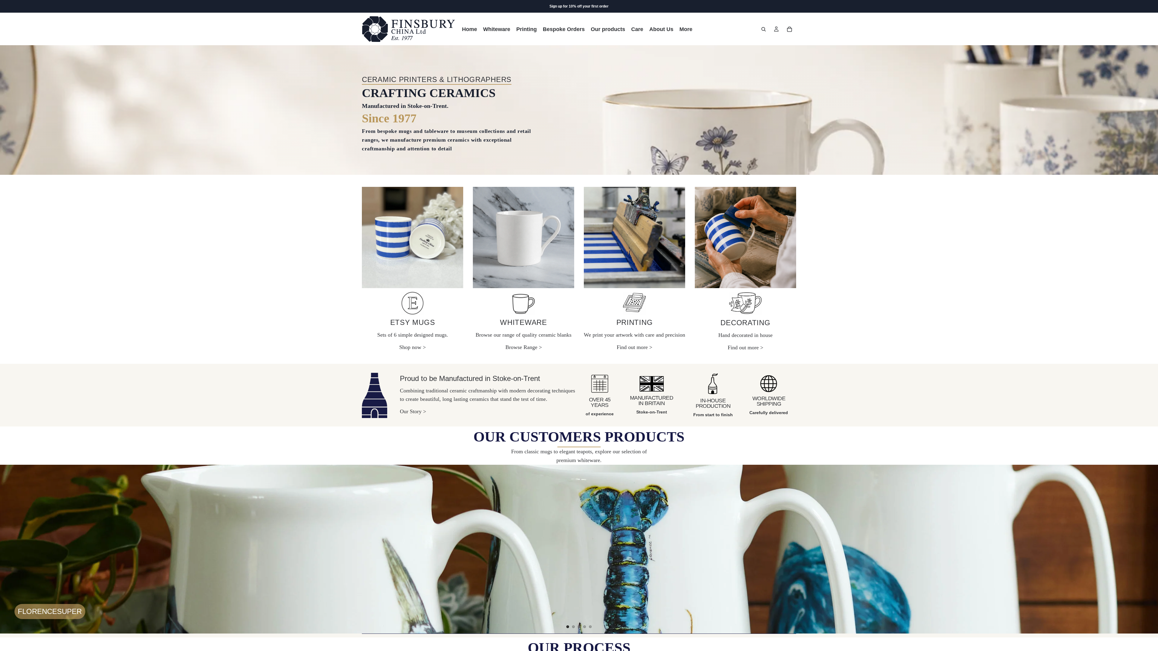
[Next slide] (1148, 549)
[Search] (763, 29)
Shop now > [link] (412, 347)
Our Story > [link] (413, 411)
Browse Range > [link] (523, 347)
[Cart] (789, 29)
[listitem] (685, 29)
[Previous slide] (9, 549)
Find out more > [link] (634, 347)
